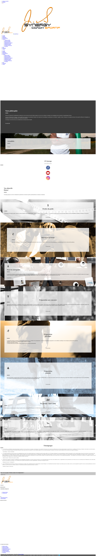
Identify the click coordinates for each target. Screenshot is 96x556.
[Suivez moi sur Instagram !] (48, 520)
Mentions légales (5, 492)
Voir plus (8, 146)
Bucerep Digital (21, 554)
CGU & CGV (4, 493)
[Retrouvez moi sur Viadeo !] (32, 542)
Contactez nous (2, 474)
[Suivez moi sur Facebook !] (9, 520)
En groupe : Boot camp (6, 551)
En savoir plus (7, 123)
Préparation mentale (5, 550)
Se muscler (4, 552)
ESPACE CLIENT (5, 1)
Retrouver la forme (5, 547)
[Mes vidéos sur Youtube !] (28, 520)
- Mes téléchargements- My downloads (3, 498)
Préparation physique (5, 549)
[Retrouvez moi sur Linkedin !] (12, 542)
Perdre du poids (4, 546)
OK (59, 555)
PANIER (3, 2)
